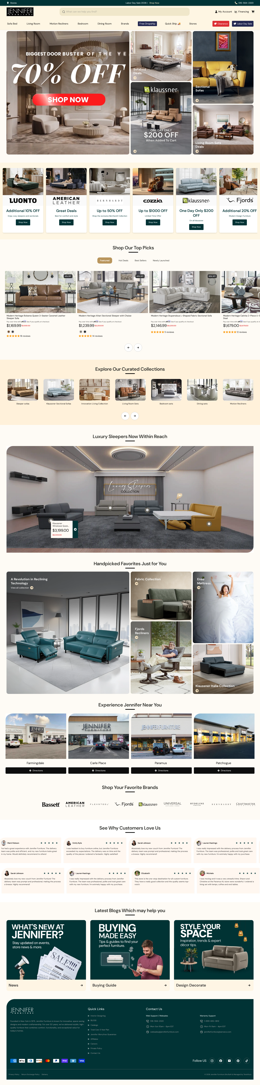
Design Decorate (191, 985)
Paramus (161, 763)
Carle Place (98, 763)
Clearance (223, 23)
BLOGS (93, 1020)
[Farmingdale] (36, 736)
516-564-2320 (245, 2)
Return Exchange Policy (31, 1074)
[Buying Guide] (130, 950)
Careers (93, 1044)
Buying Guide (104, 985)
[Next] (138, 347)
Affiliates (94, 1039)
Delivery (45, 1074)
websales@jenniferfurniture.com (164, 1032)
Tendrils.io (247, 1074)
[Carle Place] (98, 736)
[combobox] (125, 12)
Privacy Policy (14, 1074)
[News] (46, 950)
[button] (13, 336)
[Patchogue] (224, 736)
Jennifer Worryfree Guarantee (103, 1034)
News (13, 985)
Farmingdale (35, 763)
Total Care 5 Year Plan (99, 1030)
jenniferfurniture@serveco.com (217, 1032)
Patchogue (223, 763)
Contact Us (95, 1053)
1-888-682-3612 (211, 1021)
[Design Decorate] (213, 950)
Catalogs (94, 1025)
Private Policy (96, 1048)
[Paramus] (161, 736)
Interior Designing (98, 1016)
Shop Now (190, 2)
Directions (38, 770)
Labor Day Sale (244, 23)
